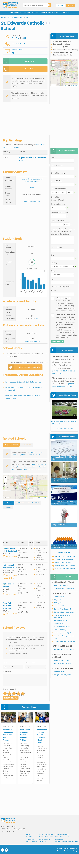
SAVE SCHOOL (28, 69)
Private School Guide (46, 837)
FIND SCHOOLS (15, 13)
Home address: (56, 247)
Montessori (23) (59, 606)
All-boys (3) (58, 603)
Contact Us (42, 841)
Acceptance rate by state (62, 675)
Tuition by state (59, 672)
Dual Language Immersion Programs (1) (62, 616)
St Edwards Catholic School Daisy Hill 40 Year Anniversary (63, 423)
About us (29, 837)
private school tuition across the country (63, 372)
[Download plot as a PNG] (44, 271)
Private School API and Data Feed (66, 841)
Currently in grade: (58, 204)
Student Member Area (46, 834)
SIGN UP (71, 5)
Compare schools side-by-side (64, 589)
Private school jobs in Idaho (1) (64, 649)
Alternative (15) (59, 624)
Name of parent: (57, 165)
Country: (54, 263)
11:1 (36, 318)
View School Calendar (32, 201)
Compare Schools (44, 839)
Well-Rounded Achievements (65, 569)
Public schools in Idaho (61, 660)
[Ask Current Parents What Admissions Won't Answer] (8, 717)
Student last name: (58, 181)
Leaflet (35, 498)
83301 (24, 38)
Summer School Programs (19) (64, 612)
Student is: (55, 197)
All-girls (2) (57, 600)
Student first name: (58, 173)
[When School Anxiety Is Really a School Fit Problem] (25, 717)
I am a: (5, 663)
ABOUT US (65, 13)
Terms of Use (61, 851)
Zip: (52, 279)
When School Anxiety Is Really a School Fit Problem (25, 734)
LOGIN (60, 5)
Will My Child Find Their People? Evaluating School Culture (42, 736)
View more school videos (64, 429)
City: (52, 255)
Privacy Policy (72, 851)
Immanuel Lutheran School (27, 467)
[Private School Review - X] (2, 850)
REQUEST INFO (28, 61)
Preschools (8, 507)
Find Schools (30, 839)
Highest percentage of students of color (32, 159)
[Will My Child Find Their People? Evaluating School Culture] (42, 717)
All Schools (8, 503)
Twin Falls (15, 38)
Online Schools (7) (60, 630)
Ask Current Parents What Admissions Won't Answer (8, 734)
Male (54, 200)
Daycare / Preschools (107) (62, 609)
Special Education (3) (61, 621)
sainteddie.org (17, 49)
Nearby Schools (26, 444)
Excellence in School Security (65, 556)
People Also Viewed (11, 444)
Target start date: (57, 220)
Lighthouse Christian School (10, 550)
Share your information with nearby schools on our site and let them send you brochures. (65, 304)
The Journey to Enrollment (64, 559)
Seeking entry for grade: (59, 212)
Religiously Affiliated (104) (62, 633)
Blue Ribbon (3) (59, 597)
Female (61, 200)
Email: (53, 157)
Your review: (7, 672)
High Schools (20, 503)
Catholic (32, 187)
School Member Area (62, 834)
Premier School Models (63, 562)
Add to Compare (11, 556)
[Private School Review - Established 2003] (10, 5)
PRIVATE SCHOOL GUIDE (49, 13)
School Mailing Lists (62, 837)
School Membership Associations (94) (65, 637)
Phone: (53, 290)
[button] (25, 485)
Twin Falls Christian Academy (30, 469)
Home (28, 834)
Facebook (6, 850)
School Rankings (31, 841)
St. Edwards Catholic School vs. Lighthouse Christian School (27, 453)
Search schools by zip (61, 585)
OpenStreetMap (43, 498)
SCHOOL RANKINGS (31, 13)
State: (53, 271)
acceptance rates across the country (63, 385)
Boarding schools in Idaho (62, 664)
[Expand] (5, 484)
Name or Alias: (30, 663)
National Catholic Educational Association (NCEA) (32, 180)
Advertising (59, 839)
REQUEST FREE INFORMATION (28, 367)
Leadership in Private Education (65, 566)
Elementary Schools (33, 503)
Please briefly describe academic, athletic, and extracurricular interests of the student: (63, 232)
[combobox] (34, 5)
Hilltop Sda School (9, 585)
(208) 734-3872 (20, 44)
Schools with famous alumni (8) (64, 641)
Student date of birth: (59, 188)
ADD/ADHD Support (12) (62, 627)
